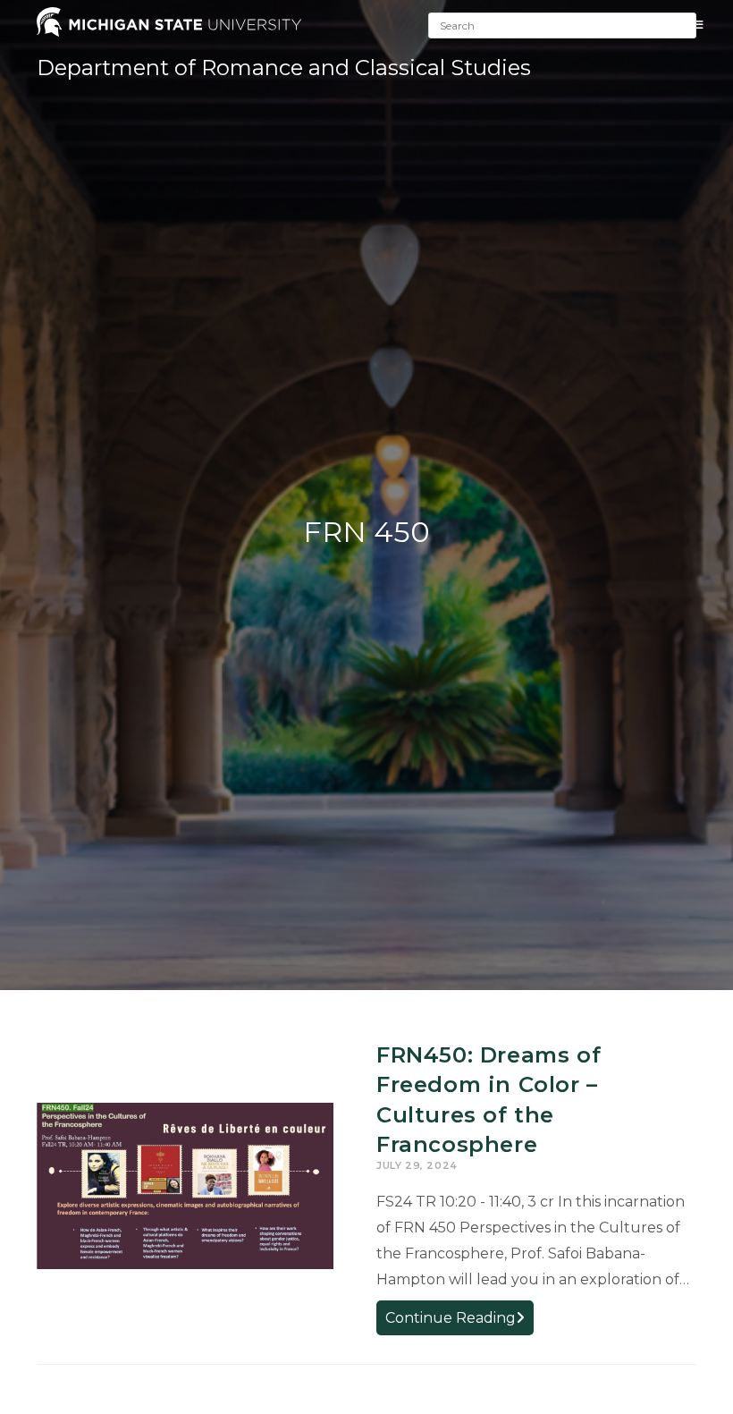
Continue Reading (459, 1321)
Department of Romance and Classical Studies (284, 67)
